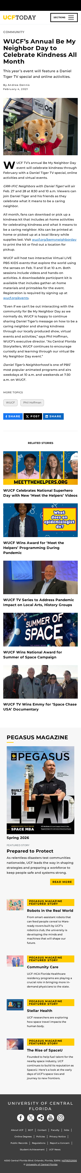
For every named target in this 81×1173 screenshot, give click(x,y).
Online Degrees (23, 1136)
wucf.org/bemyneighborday (54, 240)
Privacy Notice (57, 1136)
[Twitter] (30, 1117)
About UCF (17, 1130)
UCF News (54, 1149)
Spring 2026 (18, 838)
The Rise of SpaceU (45, 1050)
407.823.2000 (69, 1160)
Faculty (55, 1130)
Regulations (38, 1143)
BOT (30, 1130)
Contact (42, 1130)
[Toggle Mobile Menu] (76, 5)
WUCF (10, 402)
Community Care (42, 967)
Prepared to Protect (30, 851)
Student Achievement (32, 1149)
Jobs (66, 1130)
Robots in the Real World (50, 911)
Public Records (19, 1143)
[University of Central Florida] (33, 5)
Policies (40, 1136)
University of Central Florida (40, 1106)
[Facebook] (20, 1117)
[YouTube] (50, 1117)
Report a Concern (60, 1143)
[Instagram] (60, 1117)
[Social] (40, 1117)
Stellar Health (39, 1011)
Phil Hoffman (32, 402)
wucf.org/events (16, 298)
